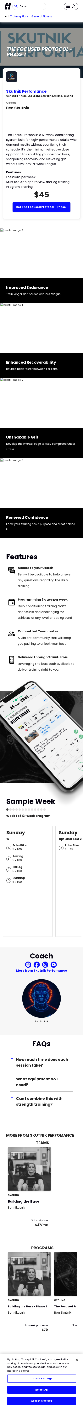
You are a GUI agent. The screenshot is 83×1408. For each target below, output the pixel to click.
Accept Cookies (41, 1401)
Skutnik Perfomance (26, 91)
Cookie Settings (42, 1378)
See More (37, 1183)
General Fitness (41, 16)
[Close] (77, 1360)
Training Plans (19, 16)
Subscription (39, 1220)
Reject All (41, 1390)
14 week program (36, 1325)
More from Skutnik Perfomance (41, 970)
